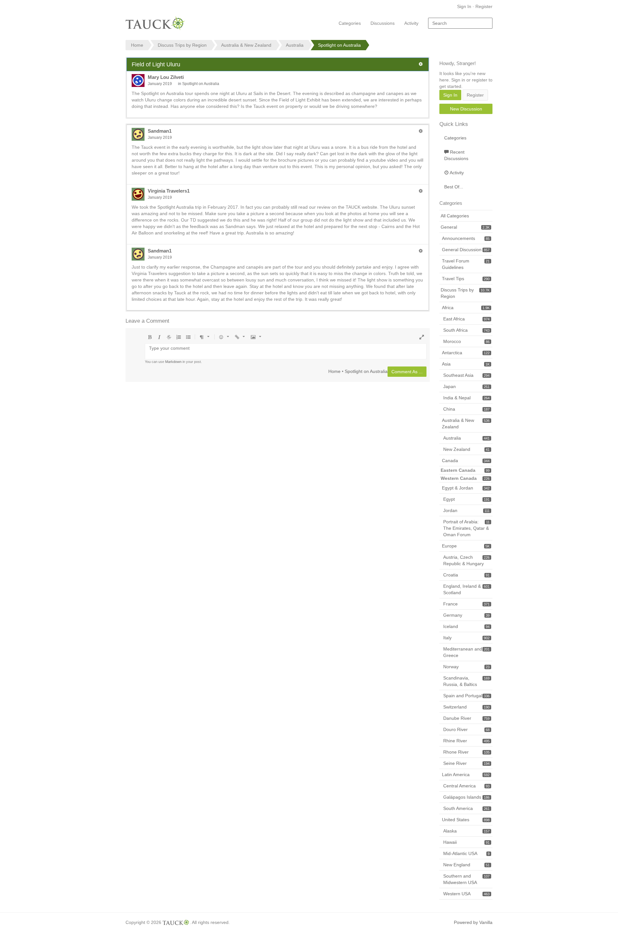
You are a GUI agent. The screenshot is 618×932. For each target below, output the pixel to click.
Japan (466, 386)
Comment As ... (407, 371)
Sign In (464, 6)
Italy (466, 637)
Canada (466, 460)
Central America (466, 785)
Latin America (466, 774)
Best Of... (453, 186)
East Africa (466, 318)
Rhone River (466, 752)
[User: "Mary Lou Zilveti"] (138, 80)
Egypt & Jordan (466, 487)
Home (334, 371)
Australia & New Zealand (466, 423)
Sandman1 (160, 131)
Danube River (466, 718)
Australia (466, 438)
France (466, 603)
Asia (466, 363)
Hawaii (466, 842)
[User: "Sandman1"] (138, 134)
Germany (466, 615)
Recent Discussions (456, 155)
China (466, 409)
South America (466, 808)
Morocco (466, 341)
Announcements (466, 238)
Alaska (466, 830)
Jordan (466, 510)
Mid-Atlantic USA (466, 853)
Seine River (466, 763)
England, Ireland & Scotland (466, 589)
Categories (350, 23)
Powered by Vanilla (473, 922)
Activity (411, 23)
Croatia (466, 574)
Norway (466, 666)
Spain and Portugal (466, 695)
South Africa (466, 330)
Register (483, 6)
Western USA (466, 893)
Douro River (466, 729)
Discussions (382, 23)
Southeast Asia (466, 375)
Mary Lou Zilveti (166, 77)
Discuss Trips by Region (465, 293)
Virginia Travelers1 (169, 191)
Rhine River (466, 740)
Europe (466, 545)
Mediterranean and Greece (466, 652)
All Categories (455, 215)
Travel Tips (466, 278)
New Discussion (466, 108)
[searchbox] (460, 23)
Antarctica (466, 352)
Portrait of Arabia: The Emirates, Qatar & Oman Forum (466, 528)
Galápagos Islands (466, 797)
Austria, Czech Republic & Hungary (466, 560)
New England (466, 864)
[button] (421, 64)
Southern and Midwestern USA (466, 879)
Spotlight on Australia (200, 83)
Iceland (466, 626)
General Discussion (466, 249)
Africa (466, 307)
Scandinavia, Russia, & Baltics (466, 681)
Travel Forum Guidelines (466, 264)
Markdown (173, 362)
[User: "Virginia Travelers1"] (138, 194)
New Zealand (466, 449)
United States (466, 819)
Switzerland (466, 706)
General (465, 227)
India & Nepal (466, 397)
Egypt (466, 499)
